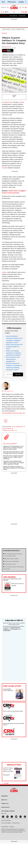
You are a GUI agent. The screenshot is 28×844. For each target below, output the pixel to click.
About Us (4, 799)
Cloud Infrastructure (17, 426)
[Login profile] (26, 12)
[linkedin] (7, 816)
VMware (21, 102)
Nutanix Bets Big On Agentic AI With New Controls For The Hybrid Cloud (13, 468)
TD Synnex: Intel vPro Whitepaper (12, 561)
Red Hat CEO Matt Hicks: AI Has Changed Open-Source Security (13, 452)
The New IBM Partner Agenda (7, 690)
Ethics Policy (5, 807)
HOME (4, 29)
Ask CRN (18, 374)
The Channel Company (8, 811)
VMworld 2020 (8, 102)
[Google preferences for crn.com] (8, 50)
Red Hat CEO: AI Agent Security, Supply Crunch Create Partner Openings (13, 457)
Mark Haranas (7, 46)
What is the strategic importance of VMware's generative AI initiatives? (13, 353)
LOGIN (23, 12)
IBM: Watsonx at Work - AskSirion (12, 558)
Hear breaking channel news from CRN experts (13, 724)
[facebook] (3, 816)
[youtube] (16, 816)
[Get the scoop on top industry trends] (8, 718)
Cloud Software (7, 428)
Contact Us (4, 803)
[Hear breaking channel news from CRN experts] (8, 731)
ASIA (2, 7)
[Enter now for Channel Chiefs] (8, 590)
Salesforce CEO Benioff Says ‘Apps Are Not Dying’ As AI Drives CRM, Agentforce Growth (13, 462)
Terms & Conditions (6, 823)
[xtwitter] (11, 816)
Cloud (4, 33)
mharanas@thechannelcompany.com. (13, 413)
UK (23, 7)
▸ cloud (12, 29)
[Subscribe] (18, 778)
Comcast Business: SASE (10, 564)
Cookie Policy (4, 826)
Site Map (11, 826)
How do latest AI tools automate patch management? (13, 359)
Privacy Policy (15, 823)
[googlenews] (20, 816)
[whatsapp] (24, 816)
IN (5, 7)
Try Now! (21, 2)
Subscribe (5, 774)
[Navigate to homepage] (14, 9)
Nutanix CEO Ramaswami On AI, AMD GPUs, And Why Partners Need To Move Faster (13, 448)
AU (8, 7)
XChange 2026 (22, 15)
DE (20, 7)
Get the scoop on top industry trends (13, 711)
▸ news (8, 29)
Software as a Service (9, 430)
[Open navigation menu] (2, 12)
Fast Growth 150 (13, 15)
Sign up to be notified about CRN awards (12, 579)
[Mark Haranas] (6, 389)
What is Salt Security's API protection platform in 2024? (14, 347)
